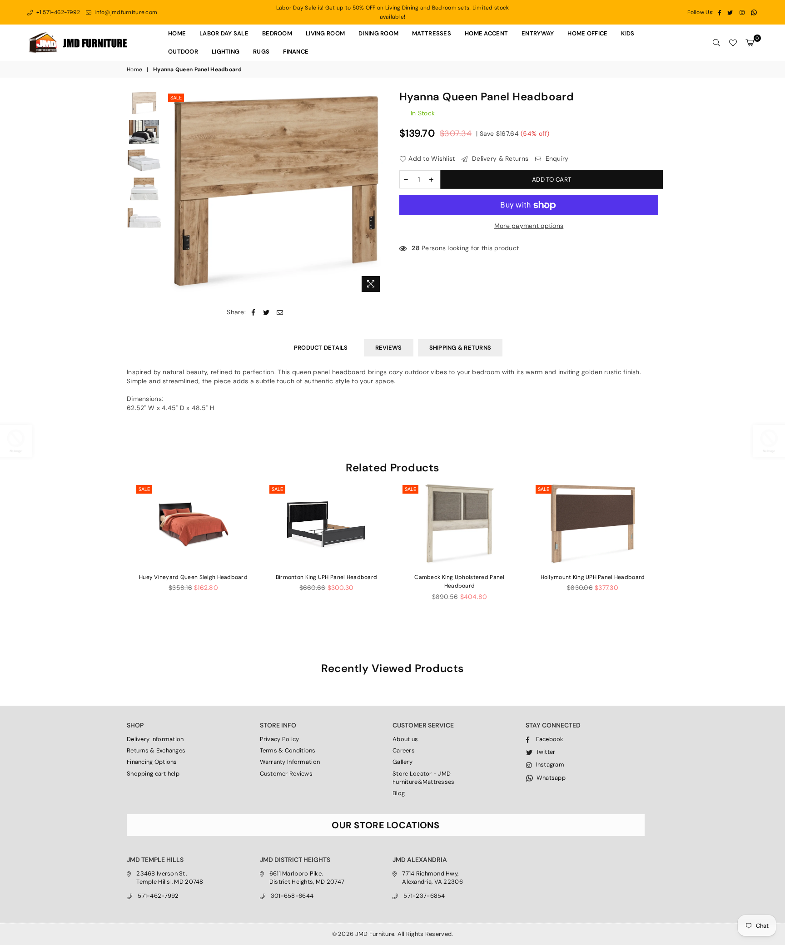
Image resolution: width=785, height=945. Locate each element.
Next (378, 194)
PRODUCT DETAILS (321, 347)
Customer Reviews (286, 773)
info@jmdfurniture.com (125, 12)
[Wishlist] (733, 42)
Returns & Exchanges (156, 750)
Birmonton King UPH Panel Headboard (327, 577)
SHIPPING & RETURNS (460, 347)
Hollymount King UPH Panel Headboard (593, 577)
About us (405, 739)
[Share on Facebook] (253, 312)
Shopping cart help (153, 773)
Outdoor (183, 51)
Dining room (378, 33)
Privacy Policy (279, 739)
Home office (587, 33)
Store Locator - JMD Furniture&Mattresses (423, 778)
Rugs (261, 51)
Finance (295, 51)
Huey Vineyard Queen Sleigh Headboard (193, 577)
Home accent (486, 33)
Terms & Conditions (288, 750)
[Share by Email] (280, 312)
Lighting (225, 51)
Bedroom (277, 33)
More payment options (529, 226)
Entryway (538, 33)
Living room (325, 33)
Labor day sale (223, 33)
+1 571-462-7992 (57, 12)
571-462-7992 (158, 896)
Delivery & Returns (499, 158)
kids (627, 33)
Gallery (402, 762)
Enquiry (555, 158)
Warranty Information (290, 762)
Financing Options (152, 762)
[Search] (716, 42)
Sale (176, 97)
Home (177, 33)
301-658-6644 (292, 896)
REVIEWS (388, 347)
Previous (174, 194)
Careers (403, 750)
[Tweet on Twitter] (266, 312)
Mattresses (431, 33)
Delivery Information (155, 739)
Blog (398, 793)
